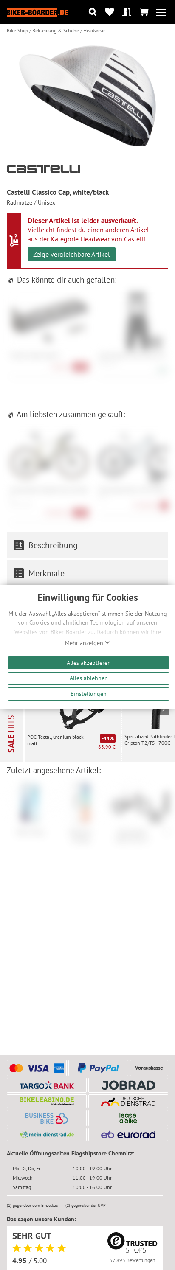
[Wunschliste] (110, 12)
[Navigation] (161, 12)
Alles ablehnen (89, 678)
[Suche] (92, 12)
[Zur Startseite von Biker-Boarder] (37, 12)
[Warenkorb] (144, 12)
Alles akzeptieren (89, 663)
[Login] (127, 12)
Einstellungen (89, 694)
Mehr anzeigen (85, 642)
